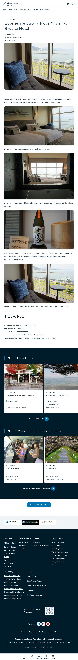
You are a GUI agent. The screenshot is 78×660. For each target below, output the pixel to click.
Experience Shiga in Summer (14, 592)
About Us (23, 632)
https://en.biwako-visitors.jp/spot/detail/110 (52, 306)
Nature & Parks (9, 550)
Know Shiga (23, 549)
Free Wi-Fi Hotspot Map (60, 555)
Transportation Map (58, 562)
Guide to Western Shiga (12, 576)
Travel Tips (10, 34)
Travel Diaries (23, 542)
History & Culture (10, 547)
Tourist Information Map (60, 552)
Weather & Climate (58, 542)
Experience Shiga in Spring (13, 589)
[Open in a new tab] (12, 522)
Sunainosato (51, 468)
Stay (13, 40)
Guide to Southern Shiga (12, 585)
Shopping (7, 566)
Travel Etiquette (57, 549)
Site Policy (42, 632)
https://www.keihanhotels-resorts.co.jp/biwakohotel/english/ (33, 338)
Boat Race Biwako (13, 468)
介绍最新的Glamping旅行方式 (57, 395)
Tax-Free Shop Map (58, 558)
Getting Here (37, 542)
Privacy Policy (53, 632)
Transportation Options (41, 545)
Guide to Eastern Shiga (12, 582)
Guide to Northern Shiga (12, 579)
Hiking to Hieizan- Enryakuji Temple (20, 395)
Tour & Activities (9, 553)
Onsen (9, 40)
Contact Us (32, 632)
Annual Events (56, 545)
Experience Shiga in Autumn (13, 595)
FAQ (53, 565)
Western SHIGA (12, 37)
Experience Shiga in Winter (13, 598)
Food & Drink (8, 563)
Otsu (19, 37)
